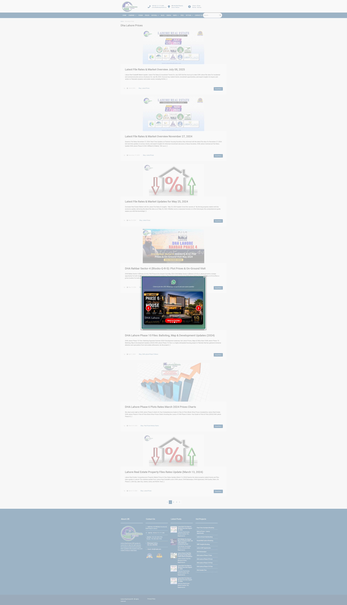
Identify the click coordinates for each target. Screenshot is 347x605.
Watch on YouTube (173, 320)
